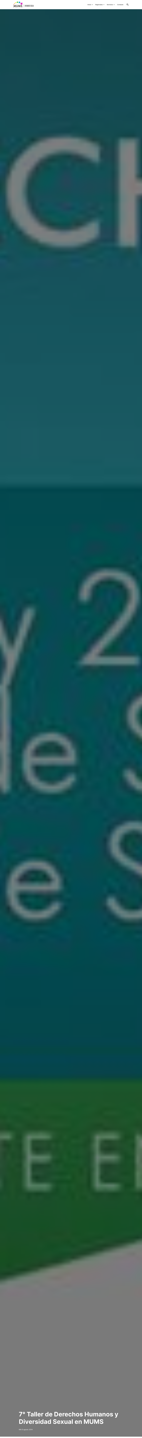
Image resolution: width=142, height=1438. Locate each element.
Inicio (89, 4)
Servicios (110, 4)
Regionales (99, 4)
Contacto (120, 4)
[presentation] (92, 4)
